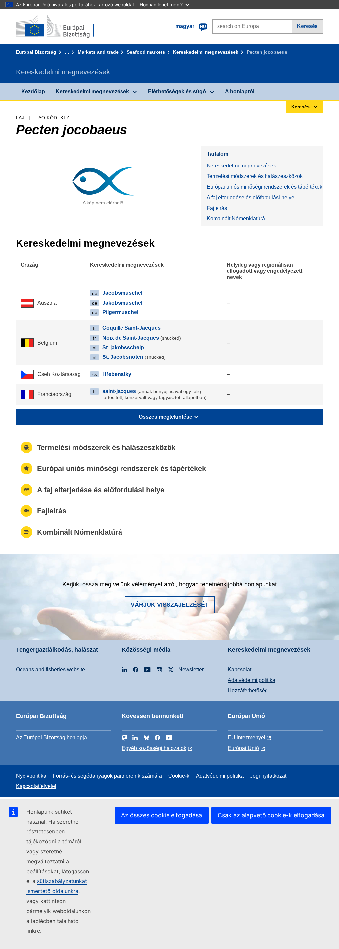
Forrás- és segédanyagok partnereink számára (107, 776)
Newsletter (191, 669)
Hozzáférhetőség (248, 690)
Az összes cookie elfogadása (161, 815)
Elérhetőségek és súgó (177, 91)
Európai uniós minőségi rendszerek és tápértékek (264, 187)
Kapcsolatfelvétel (36, 786)
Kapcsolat (239, 669)
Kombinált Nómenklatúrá (236, 218)
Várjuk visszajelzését (170, 604)
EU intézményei (246, 737)
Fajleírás (217, 208)
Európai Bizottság (36, 52)
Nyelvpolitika (31, 776)
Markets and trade (98, 52)
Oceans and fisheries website (50, 669)
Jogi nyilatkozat (268, 776)
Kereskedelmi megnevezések (205, 52)
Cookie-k (178, 776)
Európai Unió (243, 748)
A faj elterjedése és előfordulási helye (250, 197)
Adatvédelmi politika (251, 680)
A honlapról (239, 91)
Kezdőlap (33, 91)
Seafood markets (146, 52)
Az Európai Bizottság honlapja (51, 737)
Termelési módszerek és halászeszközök (255, 176)
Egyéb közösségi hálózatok (154, 748)
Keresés (307, 26)
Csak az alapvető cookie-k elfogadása (271, 815)
